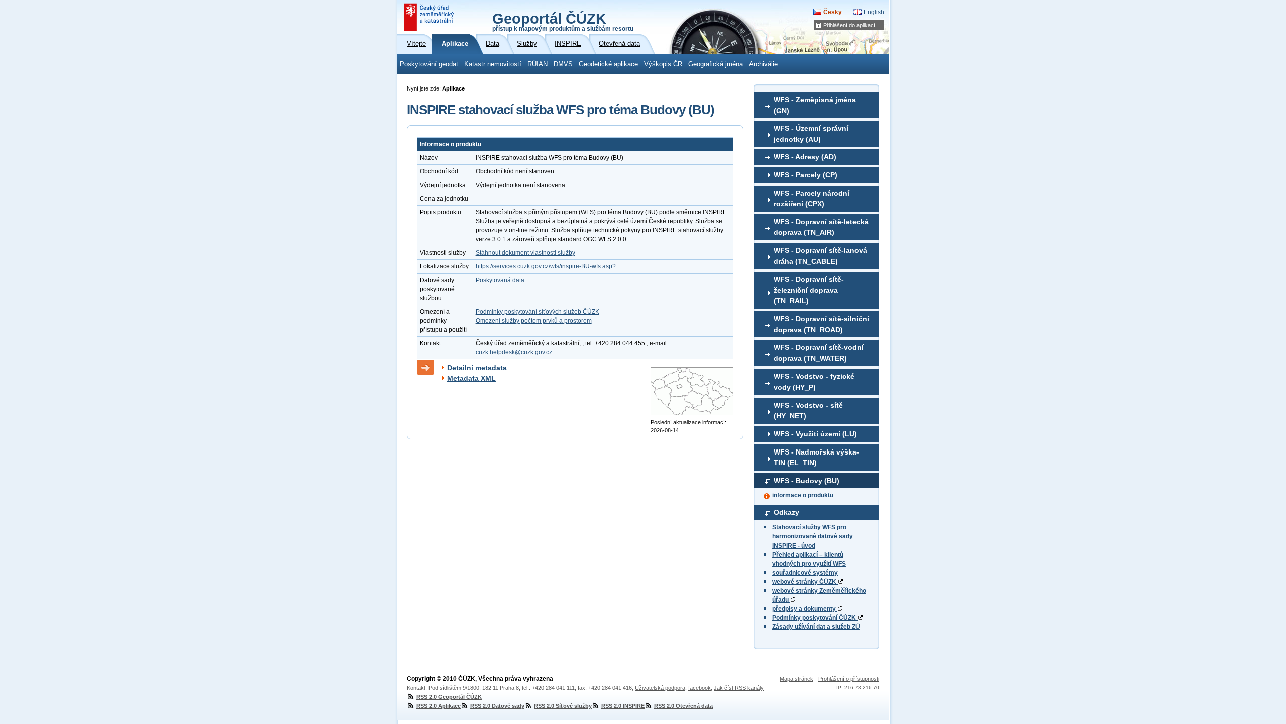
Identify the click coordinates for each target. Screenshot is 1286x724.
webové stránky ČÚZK (805, 581)
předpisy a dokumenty (804, 608)
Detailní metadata (477, 368)
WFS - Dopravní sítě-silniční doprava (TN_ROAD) (821, 324)
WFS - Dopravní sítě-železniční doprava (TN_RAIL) (809, 290)
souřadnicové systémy (805, 572)
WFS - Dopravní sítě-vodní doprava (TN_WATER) (819, 353)
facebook (699, 688)
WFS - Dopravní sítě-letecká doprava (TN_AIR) (821, 227)
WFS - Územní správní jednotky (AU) (811, 133)
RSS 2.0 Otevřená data (683, 706)
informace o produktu (802, 495)
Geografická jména (715, 64)
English (874, 12)
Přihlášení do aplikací (849, 25)
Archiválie (763, 64)
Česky (832, 12)
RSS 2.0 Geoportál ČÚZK (449, 697)
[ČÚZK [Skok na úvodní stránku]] (430, 17)
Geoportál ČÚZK (562, 21)
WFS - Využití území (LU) (815, 434)
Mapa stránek (796, 679)
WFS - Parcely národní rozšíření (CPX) (811, 198)
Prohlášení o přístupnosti (848, 679)
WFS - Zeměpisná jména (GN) (815, 105)
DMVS (563, 64)
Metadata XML (471, 378)
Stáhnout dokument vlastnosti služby (525, 252)
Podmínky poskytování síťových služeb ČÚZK (537, 311)
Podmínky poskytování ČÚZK (815, 617)
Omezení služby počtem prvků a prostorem (534, 320)
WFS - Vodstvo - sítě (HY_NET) (808, 410)
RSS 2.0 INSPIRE (623, 706)
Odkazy (786, 512)
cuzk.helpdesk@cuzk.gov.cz (514, 352)
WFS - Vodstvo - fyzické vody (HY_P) (814, 381)
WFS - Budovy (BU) (806, 481)
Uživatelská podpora (660, 688)
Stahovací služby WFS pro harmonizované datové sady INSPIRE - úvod (812, 536)
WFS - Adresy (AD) (805, 157)
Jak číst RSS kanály (739, 688)
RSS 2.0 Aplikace (438, 706)
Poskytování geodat (429, 64)
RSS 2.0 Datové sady (497, 706)
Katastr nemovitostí (492, 64)
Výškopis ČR (663, 64)
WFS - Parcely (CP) (805, 175)
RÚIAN (537, 64)
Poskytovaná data (500, 280)
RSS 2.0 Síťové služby (563, 706)
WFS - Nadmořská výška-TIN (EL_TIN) (816, 457)
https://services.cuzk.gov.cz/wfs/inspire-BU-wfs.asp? (546, 266)
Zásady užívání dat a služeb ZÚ (816, 626)
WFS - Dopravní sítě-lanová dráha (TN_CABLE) (820, 255)
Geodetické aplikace (608, 64)
